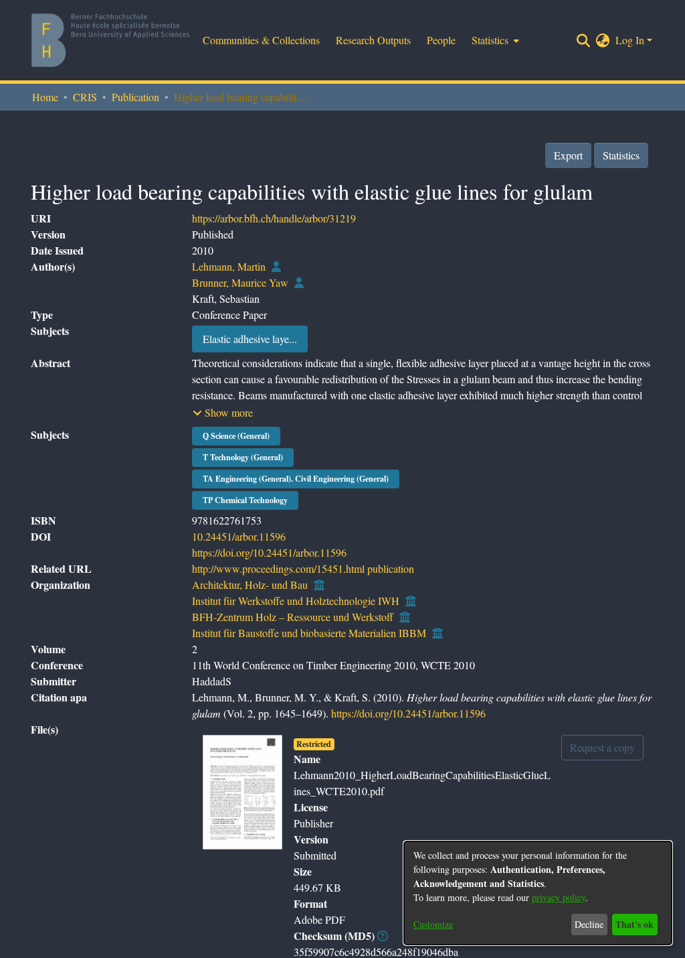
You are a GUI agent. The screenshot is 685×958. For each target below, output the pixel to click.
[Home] (110, 40)
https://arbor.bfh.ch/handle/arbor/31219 (274, 218)
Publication (135, 97)
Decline (589, 924)
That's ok (634, 924)
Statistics (621, 155)
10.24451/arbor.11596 (239, 536)
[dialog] (538, 893)
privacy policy (558, 897)
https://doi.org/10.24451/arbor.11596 (269, 552)
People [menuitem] (441, 40)
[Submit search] (583, 40)
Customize (433, 924)
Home (45, 97)
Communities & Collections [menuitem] (261, 40)
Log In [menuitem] (629, 40)
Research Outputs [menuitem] (373, 40)
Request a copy (602, 747)
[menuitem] (494, 40)
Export (568, 155)
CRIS (85, 97)
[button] (223, 412)
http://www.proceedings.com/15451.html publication (303, 568)
